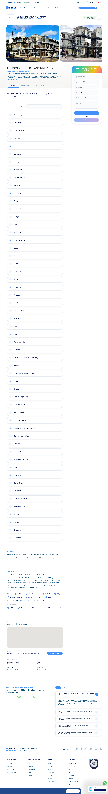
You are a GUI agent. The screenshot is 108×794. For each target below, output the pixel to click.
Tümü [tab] (58, 688)
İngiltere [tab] (65, 688)
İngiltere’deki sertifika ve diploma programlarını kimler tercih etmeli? (75, 712)
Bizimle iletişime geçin (50, 558)
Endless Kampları (59, 7)
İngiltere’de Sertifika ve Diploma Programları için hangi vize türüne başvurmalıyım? (75, 725)
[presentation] (11, 41)
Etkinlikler (71, 775)
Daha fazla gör (12, 79)
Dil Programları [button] (22, 7)
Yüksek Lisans (32, 769)
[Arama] (77, 7)
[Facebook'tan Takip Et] (81, 749)
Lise (29, 763)
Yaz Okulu (10, 766)
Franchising (72, 766)
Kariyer (71, 784)
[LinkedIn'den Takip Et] (91, 749)
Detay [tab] (35, 85)
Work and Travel (11, 772)
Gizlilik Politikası (73, 781)
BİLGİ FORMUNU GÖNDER (86, 113)
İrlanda (50, 778)
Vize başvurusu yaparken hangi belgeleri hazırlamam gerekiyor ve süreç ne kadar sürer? (76, 732)
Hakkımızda (72, 763)
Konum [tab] (43, 85)
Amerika (50, 766)
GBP (89, 2)
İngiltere (50, 763)
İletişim (71, 778)
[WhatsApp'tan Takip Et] (100, 749)
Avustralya (51, 772)
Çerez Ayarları (61, 791)
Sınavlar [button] (50, 7)
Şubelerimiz (72, 769)
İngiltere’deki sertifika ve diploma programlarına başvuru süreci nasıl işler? (76, 718)
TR (100, 2)
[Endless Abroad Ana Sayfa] (11, 7)
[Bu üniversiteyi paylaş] (99, 17)
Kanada (50, 769)
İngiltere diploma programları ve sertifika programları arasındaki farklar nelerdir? (76, 694)
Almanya (50, 775)
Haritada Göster (54, 653)
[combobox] (44, 106)
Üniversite (30, 766)
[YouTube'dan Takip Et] (96, 749)
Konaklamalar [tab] (25, 85)
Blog (70, 772)
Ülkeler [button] (43, 7)
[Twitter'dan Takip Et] (86, 749)
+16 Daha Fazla (52, 781)
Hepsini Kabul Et (73, 791)
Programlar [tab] (13, 85)
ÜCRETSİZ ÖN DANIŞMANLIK (87, 7)
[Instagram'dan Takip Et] (77, 749)
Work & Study (11, 769)
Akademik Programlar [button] (34, 7)
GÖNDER (86, 120)
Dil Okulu (9, 763)
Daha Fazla (78, 738)
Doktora (30, 772)
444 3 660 (76, 2)
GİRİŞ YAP (100, 7)
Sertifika (30, 775)
